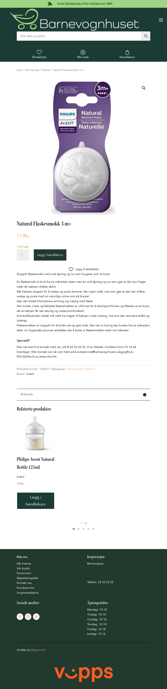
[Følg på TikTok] (36, 616)
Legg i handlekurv (50, 255)
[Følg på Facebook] (20, 616)
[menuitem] (39, 54)
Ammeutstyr (32, 70)
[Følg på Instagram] (28, 616)
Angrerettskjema (27, 592)
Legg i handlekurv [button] (36, 501)
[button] (143, 88)
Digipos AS (38, 650)
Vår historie (24, 563)
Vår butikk (23, 568)
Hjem (20, 70)
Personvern (24, 573)
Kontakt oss (24, 583)
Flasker (46, 70)
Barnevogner (95, 563)
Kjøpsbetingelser (27, 578)
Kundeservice (25, 588)
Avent (30, 374)
